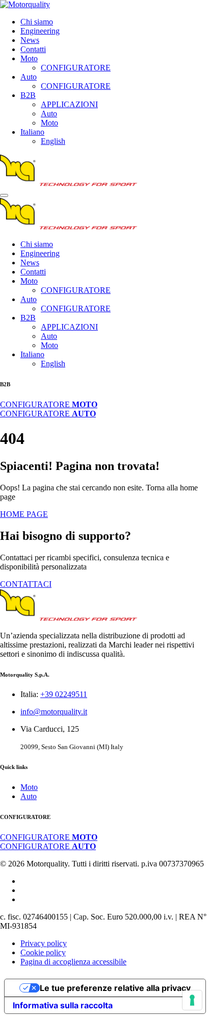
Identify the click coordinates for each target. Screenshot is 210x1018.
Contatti (33, 49)
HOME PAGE (24, 514)
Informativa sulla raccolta (63, 1005)
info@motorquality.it (53, 711)
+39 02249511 (63, 694)
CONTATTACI (25, 584)
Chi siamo (36, 21)
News (29, 40)
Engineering (40, 31)
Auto (28, 76)
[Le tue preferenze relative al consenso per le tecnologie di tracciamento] (192, 1000)
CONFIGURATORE (76, 67)
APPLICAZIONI (69, 104)
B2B (28, 95)
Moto (29, 58)
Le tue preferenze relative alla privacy (115, 988)
